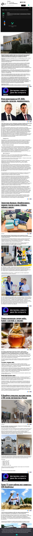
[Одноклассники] (4, 23)
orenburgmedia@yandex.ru (13, 3)
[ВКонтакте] (4, 21)
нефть (22, 351)
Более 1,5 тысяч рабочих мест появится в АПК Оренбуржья (16, 485)
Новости (6, 9)
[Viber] (31, 86)
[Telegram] (5, 24)
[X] (30, 86)
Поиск (23, 5)
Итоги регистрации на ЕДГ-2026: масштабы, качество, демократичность (15, 99)
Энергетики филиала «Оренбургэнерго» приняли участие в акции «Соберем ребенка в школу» (15, 204)
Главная (3, 9)
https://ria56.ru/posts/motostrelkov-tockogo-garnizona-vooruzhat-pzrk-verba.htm (16, 84)
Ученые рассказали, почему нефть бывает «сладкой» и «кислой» (14, 319)
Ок (16, 534)
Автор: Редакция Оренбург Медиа (12, 26)
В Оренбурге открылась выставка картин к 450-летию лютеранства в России (16, 396)
